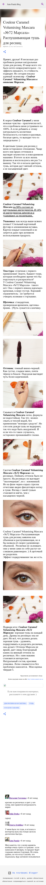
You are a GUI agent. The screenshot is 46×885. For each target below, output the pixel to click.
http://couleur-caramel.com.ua (35, 679)
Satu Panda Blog (14, 4)
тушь (31, 703)
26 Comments (18, 46)
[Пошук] (42, 4)
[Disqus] (23, 756)
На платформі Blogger (24, 873)
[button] (4, 52)
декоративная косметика (15, 703)
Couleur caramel (11, 708)
